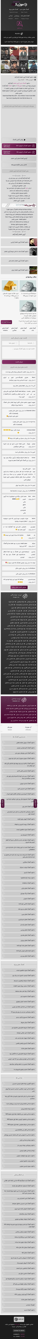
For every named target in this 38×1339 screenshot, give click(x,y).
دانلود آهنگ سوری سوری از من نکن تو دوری (22, 758)
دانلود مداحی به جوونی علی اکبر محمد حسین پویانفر (19, 1135)
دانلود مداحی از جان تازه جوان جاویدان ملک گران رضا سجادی (20, 1097)
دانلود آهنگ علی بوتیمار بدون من (25, 753)
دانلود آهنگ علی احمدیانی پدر (26, 1198)
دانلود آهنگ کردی (29, 873)
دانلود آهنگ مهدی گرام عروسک (25, 1289)
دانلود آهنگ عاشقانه (28, 883)
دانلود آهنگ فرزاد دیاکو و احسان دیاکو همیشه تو (20, 1279)
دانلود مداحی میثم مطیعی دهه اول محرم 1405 (21, 1125)
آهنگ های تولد (23, 329)
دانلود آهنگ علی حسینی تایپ (26, 789)
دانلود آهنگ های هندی (28, 935)
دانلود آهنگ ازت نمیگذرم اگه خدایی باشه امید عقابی (19, 1181)
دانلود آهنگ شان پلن (28, 807)
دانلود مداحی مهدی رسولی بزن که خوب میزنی (21, 1059)
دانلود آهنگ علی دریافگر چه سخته (25, 1237)
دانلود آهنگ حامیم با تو (28, 996)
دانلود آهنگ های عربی (28, 914)
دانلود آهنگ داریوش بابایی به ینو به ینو (23, 1258)
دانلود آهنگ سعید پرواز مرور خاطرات (24, 986)
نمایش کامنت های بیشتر (19, 587)
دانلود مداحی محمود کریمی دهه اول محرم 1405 (21, 1119)
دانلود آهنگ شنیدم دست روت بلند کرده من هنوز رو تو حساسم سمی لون (19, 856)
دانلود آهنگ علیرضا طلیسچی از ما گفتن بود (22, 1054)
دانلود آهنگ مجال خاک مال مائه (25, 1247)
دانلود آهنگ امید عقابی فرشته (26, 1033)
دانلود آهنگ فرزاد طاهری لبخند (25, 830)
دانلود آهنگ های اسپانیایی (26, 919)
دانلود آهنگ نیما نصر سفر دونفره (25, 991)
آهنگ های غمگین (14, 329)
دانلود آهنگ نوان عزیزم (28, 1022)
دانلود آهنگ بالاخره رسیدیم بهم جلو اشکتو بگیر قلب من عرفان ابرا (19, 765)
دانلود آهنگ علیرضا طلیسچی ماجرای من (23, 1028)
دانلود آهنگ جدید (29, 1310)
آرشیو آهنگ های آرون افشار (19, 158)
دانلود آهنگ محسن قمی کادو (26, 771)
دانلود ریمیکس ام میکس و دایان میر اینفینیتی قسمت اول (21, 813)
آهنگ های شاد (33, 329)
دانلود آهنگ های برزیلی (28, 940)
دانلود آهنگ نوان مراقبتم (27, 1214)
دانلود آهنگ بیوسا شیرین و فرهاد (24, 824)
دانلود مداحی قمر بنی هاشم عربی (25, 1130)
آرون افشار (16, 83)
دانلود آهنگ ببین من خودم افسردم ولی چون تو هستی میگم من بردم (21, 777)
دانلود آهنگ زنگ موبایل (27, 894)
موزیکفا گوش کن (6, 322)
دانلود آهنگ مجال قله (28, 1253)
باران (26, 188)
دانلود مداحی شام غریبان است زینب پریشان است (20, 1104)
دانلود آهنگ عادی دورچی (27, 784)
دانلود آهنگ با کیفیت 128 (23, 152)
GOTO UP (20, 1319)
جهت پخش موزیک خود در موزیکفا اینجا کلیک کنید (19, 42)
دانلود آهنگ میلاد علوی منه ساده (25, 1242)
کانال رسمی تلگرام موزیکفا (19, 165)
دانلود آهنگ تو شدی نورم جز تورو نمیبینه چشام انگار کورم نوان (19, 1225)
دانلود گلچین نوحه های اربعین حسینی (23, 1084)
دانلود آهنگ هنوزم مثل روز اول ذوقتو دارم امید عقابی (20, 800)
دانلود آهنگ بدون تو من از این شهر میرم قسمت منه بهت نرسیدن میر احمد (19, 1192)
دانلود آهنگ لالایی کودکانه (27, 904)
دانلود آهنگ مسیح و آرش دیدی (25, 1017)
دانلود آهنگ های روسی (28, 930)
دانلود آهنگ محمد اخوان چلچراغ (25, 1002)
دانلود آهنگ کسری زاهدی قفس (25, 1043)
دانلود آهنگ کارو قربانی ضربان (26, 748)
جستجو (19, 28)
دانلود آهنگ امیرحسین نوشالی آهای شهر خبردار (21, 794)
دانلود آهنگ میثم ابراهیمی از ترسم (24, 981)
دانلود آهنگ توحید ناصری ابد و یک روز (23, 975)
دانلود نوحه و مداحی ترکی (27, 1140)
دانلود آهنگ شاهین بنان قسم (26, 1268)
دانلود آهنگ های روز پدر (27, 956)
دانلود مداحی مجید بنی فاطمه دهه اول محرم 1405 (20, 1114)
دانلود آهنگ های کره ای (27, 925)
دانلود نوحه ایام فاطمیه (28, 878)
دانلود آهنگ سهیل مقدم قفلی (25, 743)
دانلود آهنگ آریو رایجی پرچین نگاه (25, 1294)
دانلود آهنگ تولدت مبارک (27, 867)
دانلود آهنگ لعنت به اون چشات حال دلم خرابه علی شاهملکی (20, 848)
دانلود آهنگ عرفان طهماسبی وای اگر (24, 1284)
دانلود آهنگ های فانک (28, 1048)
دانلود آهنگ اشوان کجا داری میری (25, 1209)
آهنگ (22, 80)
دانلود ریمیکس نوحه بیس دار (26, 1145)
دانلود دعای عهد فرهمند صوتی (26, 1156)
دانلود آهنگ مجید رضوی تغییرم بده (24, 1069)
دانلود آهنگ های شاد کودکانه (26, 946)
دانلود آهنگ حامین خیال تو (27, 1274)
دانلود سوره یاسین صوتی (27, 1166)
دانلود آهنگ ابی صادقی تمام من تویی (23, 1007)
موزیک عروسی (30, 1305)
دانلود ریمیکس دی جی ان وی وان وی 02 (23, 1012)
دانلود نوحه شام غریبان (28, 1109)
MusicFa (17, 34)
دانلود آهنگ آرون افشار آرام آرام (24, 77)
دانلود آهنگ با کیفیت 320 (23, 146)
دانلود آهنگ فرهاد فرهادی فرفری (25, 1219)
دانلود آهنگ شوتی (29, 899)
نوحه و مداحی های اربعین (27, 1151)
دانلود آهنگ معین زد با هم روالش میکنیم (22, 1064)
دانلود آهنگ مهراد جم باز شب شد (25, 1038)
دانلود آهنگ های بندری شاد (26, 909)
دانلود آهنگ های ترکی (28, 888)
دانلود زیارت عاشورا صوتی (27, 1161)
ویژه (19, 80)
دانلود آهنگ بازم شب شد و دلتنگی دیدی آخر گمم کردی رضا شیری (20, 841)
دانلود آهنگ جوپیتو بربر (28, 835)
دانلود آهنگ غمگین (29, 862)
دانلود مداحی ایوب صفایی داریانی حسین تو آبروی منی (20, 1090)
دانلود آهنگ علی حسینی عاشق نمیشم (23, 1204)
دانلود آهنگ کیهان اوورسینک (26, 1263)
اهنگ (10, 86)
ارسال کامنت (19, 362)
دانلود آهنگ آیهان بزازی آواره (26, 819)
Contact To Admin (19, 1331)
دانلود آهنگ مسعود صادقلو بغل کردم (23, 1186)
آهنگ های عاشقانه (5, 329)
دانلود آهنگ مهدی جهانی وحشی (25, 1232)
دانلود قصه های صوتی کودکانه (25, 951)
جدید (20, 83)
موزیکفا (19, 4)
